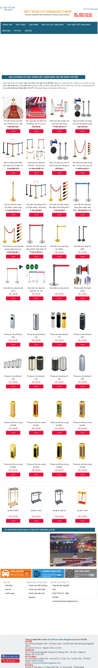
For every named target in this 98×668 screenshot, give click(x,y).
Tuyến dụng (9, 593)
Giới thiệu (21, 25)
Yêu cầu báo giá (9, 661)
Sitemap (94, 9)
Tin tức (17, 31)
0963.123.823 (55, 648)
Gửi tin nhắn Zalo (11, 657)
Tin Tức (86, 9)
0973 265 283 (38, 654)
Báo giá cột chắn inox (53, 25)
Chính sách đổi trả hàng (38, 585)
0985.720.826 (38, 661)
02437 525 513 (35, 648)
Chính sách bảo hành (37, 589)
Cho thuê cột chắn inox (78, 25)
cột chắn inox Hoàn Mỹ (57, 639)
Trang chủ (7, 25)
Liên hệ (28, 31)
